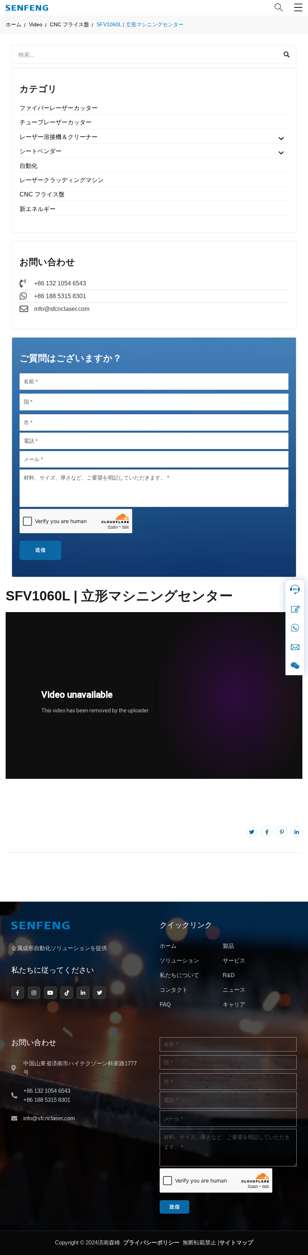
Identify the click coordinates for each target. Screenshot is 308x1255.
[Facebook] (266, 831)
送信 (40, 550)
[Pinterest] (281, 831)
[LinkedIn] (296, 831)
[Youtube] (50, 993)
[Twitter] (251, 831)
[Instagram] (34, 993)
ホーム (13, 24)
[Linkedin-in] (83, 993)
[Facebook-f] (17, 993)
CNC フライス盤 (69, 24)
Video (35, 24)
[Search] (286, 54)
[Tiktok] (66, 993)
